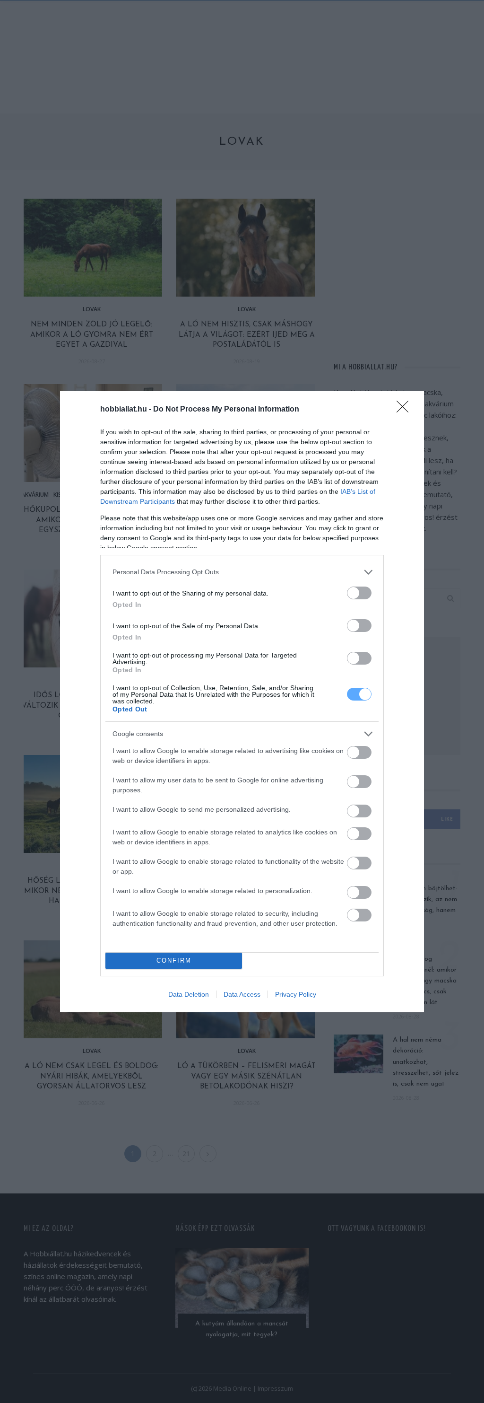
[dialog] (242, 701)
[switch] (359, 593)
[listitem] (242, 572)
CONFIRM (173, 960)
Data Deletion (188, 994)
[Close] (406, 410)
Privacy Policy (295, 994)
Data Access (242, 994)
